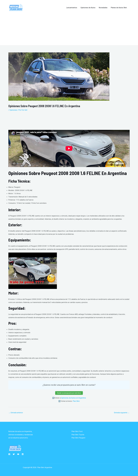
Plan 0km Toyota (78, 435)
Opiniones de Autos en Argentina (73, 398)
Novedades (103, 8)
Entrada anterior (16, 413)
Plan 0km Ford (77, 431)
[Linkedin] (23, 454)
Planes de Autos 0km (119, 8)
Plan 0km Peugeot (78, 438)
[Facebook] (9, 454)
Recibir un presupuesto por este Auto (69, 393)
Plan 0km (76, 401)
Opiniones (13, 110)
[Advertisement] (69, 28)
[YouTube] (18, 454)
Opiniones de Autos (88, 8)
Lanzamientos (71, 8)
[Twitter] (14, 454)
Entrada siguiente (121, 413)
